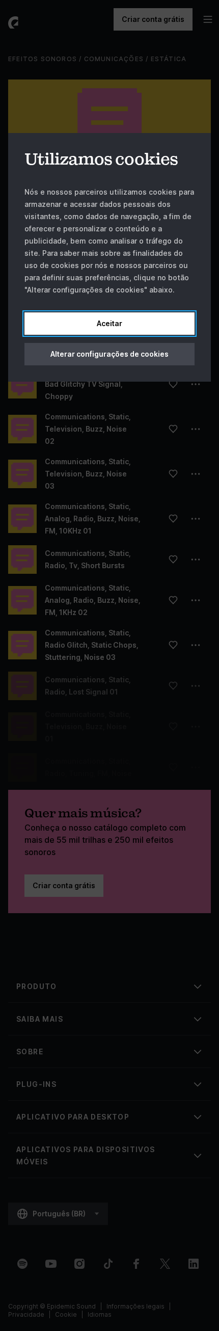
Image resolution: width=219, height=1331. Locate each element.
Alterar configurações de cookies (109, 354)
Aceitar (109, 323)
